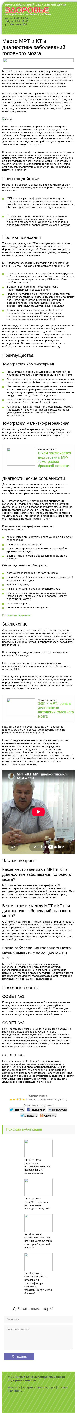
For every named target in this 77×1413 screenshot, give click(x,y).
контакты (16, 1390)
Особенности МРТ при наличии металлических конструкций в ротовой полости (38, 1242)
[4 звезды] (21, 1099)
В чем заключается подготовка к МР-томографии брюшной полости (54, 459)
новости (14, 1387)
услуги (50, 1387)
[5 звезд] (24, 1099)
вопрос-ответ (33, 1387)
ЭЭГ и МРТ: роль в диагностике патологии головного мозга (56, 709)
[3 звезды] (17, 1099)
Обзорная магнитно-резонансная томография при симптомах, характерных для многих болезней (38, 1285)
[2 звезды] (14, 1099)
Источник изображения (16, 615)
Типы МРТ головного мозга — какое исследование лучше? (37, 1205)
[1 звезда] (11, 1099)
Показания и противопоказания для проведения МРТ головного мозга (37, 1168)
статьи (63, 1387)
